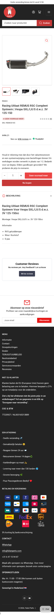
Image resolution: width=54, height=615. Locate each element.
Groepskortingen (9, 347)
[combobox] (27, 23)
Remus (4, 101)
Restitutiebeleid (9, 358)
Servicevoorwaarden (11, 365)
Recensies (7, 369)
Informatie (7, 340)
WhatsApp (6, 544)
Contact (5, 343)
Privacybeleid (8, 362)
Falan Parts (29, 608)
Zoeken (46, 23)
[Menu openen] (49, 12)
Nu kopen (27, 183)
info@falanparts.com (11, 551)
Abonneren (44, 320)
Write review (27, 274)
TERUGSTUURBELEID (12, 354)
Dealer (5, 351)
